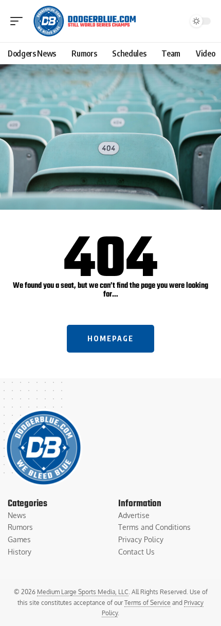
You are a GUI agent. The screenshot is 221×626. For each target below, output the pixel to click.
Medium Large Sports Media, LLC (82, 592)
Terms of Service (147, 602)
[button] (19, 21)
